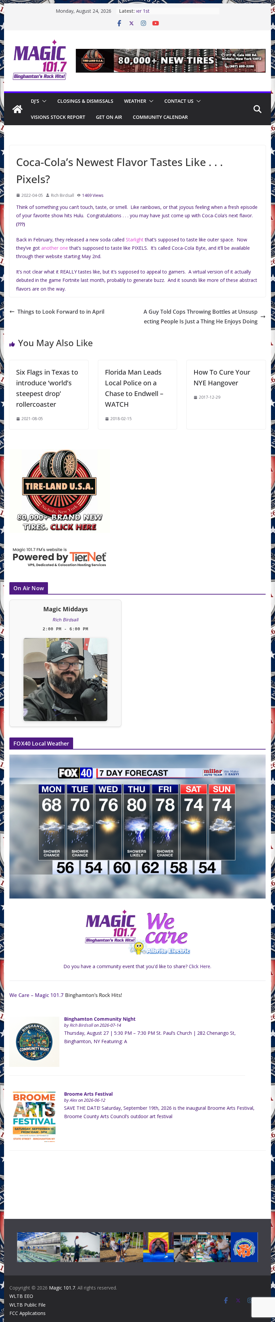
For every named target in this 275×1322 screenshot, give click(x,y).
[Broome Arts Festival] (34, 1095)
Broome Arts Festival (88, 1094)
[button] (43, 101)
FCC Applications (27, 1313)
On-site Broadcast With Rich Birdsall (170, 11)
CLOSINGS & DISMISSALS (85, 101)
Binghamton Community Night (99, 1019)
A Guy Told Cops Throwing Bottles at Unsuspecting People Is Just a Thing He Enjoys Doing (201, 316)
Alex (73, 1100)
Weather (135, 101)
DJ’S (35, 101)
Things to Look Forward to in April (60, 311)
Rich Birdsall (62, 195)
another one (54, 248)
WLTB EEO (21, 1296)
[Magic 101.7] (17, 109)
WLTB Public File (27, 1305)
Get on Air (109, 117)
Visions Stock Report (58, 117)
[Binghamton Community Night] (34, 1020)
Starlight (135, 239)
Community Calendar (160, 117)
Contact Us (179, 101)
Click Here (199, 966)
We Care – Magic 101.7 (36, 995)
